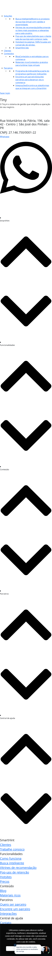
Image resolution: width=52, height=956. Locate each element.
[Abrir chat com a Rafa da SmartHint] (46, 950)
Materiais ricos (10, 895)
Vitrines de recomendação (18, 868)
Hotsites (6, 877)
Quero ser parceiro (13, 904)
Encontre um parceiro (15, 909)
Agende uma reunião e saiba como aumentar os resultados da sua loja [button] (26, 948)
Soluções (8, 16)
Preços (4, 881)
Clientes (7, 50)
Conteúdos (9, 53)
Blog (3, 891)
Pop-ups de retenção (14, 872)
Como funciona (10, 858)
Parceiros (8, 68)
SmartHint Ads (22, 47)
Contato (5, 923)
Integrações (8, 913)
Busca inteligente (12, 863)
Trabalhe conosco (12, 849)
